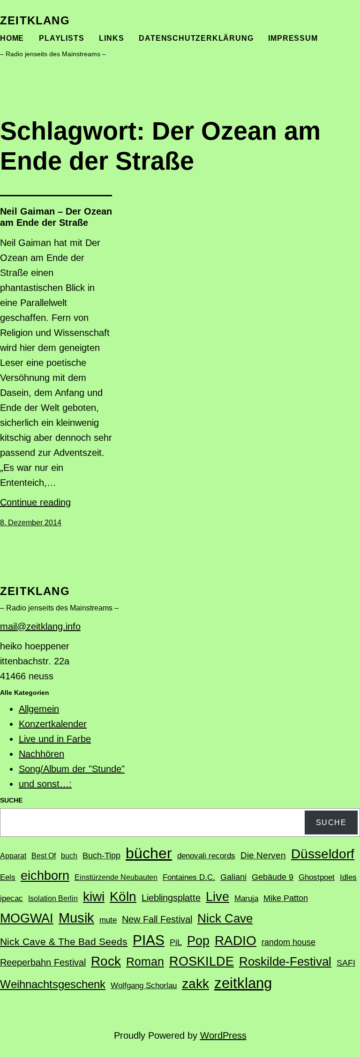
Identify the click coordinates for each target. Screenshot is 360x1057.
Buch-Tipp (101, 855)
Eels (7, 877)
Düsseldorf (322, 853)
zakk (195, 983)
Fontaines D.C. (189, 877)
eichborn (45, 875)
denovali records (206, 855)
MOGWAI (26, 918)
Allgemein (39, 709)
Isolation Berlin (53, 898)
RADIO (235, 940)
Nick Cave (225, 918)
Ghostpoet (317, 877)
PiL (176, 942)
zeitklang (35, 20)
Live (217, 896)
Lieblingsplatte (171, 898)
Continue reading (35, 502)
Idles (348, 877)
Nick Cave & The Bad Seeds (64, 941)
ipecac (11, 898)
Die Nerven (263, 855)
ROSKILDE (201, 961)
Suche (331, 822)
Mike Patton (285, 898)
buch (69, 856)
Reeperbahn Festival (43, 962)
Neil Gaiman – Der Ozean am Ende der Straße (56, 217)
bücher (149, 853)
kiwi (94, 896)
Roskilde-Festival (285, 961)
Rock (106, 961)
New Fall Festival (157, 919)
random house (288, 942)
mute (108, 920)
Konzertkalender (53, 724)
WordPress (223, 1035)
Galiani (233, 877)
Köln (123, 896)
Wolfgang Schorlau (144, 985)
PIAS (149, 940)
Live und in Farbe (55, 739)
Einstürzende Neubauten (116, 877)
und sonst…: (45, 784)
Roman (145, 961)
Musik (76, 917)
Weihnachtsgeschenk (52, 984)
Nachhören (41, 754)
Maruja (246, 898)
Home (12, 38)
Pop (198, 940)
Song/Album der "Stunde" (72, 769)
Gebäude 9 (272, 877)
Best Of (43, 856)
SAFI (346, 963)
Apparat (13, 856)
